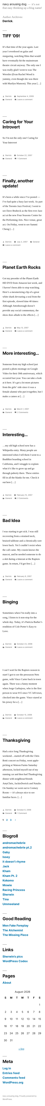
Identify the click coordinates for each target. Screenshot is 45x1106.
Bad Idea (11, 520)
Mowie (7, 885)
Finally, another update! (18, 183)
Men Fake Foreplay (15, 925)
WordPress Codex (15, 961)
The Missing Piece (15, 935)
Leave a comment (25, 99)
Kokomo (8, 880)
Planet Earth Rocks (22, 267)
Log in (7, 1068)
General (8, 99)
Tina (6, 899)
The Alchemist (13, 930)
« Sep (21, 1048)
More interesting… (21, 353)
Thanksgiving (16, 740)
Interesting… (15, 434)
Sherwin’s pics (13, 956)
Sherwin (8, 894)
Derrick (8, 96)
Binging (10, 601)
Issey (6, 857)
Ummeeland (11, 904)
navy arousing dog (14, 4)
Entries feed (11, 1073)
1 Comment (22, 158)
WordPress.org (13, 1082)
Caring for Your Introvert (18, 124)
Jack (6, 866)
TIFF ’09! (11, 35)
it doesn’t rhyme (14, 861)
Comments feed (14, 1077)
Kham (6, 871)
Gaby (6, 852)
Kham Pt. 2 (10, 876)
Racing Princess (14, 890)
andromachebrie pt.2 (17, 847)
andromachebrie (14, 843)
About (7, 982)
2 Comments (22, 412)
